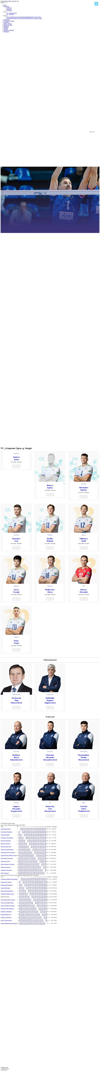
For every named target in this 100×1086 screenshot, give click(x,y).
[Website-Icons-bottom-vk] (4, 1084)
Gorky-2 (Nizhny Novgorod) (7, 905)
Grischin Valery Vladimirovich (84, 808)
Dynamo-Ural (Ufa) (5, 861)
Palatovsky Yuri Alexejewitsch (50, 808)
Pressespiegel (7, 19)
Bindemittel (50, 534)
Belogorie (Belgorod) (6, 840)
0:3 (19, 832)
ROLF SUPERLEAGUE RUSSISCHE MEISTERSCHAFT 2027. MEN (23, 17)
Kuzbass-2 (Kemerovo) (6, 917)
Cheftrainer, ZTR (50, 694)
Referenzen (6, 26)
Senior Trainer (16, 751)
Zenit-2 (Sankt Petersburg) (7, 891)
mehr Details (16, 466)
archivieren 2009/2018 (9, 30)
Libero (83, 586)
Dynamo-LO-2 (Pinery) (6, 882)
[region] (50, 236)
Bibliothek (6, 27)
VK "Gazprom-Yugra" (11, 13)
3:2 (22, 829)
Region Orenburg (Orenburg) (7, 864)
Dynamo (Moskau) (5, 834)
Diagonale (84, 534)
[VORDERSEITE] (4, 1077)
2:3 (24, 829)
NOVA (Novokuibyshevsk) (7, 849)
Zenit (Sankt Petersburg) (6, 832)
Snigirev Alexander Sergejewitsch (16, 808)
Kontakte (6, 29)
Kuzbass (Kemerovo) (6, 867)
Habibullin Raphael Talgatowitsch (50, 700)
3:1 (21, 828)
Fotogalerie (6, 22)
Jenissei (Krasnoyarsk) (6, 846)
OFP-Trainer (16, 802)
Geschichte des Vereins (9, 21)
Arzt (50, 802)
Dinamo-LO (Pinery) (6, 843)
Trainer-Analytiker (83, 751)
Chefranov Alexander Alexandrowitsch (50, 757)
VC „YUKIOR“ (10, 14)
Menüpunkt (6, 31)
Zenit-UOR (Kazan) (5, 888)
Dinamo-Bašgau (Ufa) (6, 914)
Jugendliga (8, 9)
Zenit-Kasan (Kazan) (6, 829)
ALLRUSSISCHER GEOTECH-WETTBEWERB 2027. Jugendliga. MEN (24, 18)
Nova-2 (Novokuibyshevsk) (7, 902)
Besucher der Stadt (8, 25)
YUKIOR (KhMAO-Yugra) (7, 894)
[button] (50, 434)
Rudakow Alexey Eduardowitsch (16, 757)
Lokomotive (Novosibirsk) (7, 837)
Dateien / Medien (7, 23)
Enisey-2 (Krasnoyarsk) (6, 920)
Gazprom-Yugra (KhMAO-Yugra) (9, 855)
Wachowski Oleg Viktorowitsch (16, 700)
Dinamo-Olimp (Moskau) (7, 885)
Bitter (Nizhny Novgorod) (7, 858)
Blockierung (16, 453)
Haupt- (5, 5)
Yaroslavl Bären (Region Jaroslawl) (9, 923)
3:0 (21, 829)
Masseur (83, 802)
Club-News (9, 7)
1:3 (24, 828)
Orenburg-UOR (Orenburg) (7, 908)
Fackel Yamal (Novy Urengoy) (8, 852)
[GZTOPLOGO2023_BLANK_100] (9, 1)
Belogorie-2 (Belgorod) (6, 911)
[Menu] (96, 4)
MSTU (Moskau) (5, 873)
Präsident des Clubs (16, 694)
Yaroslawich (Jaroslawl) (6, 870)
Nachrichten (6, 6)
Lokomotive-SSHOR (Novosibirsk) (9, 879)
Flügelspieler (16, 586)
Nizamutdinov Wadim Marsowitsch (83, 757)
